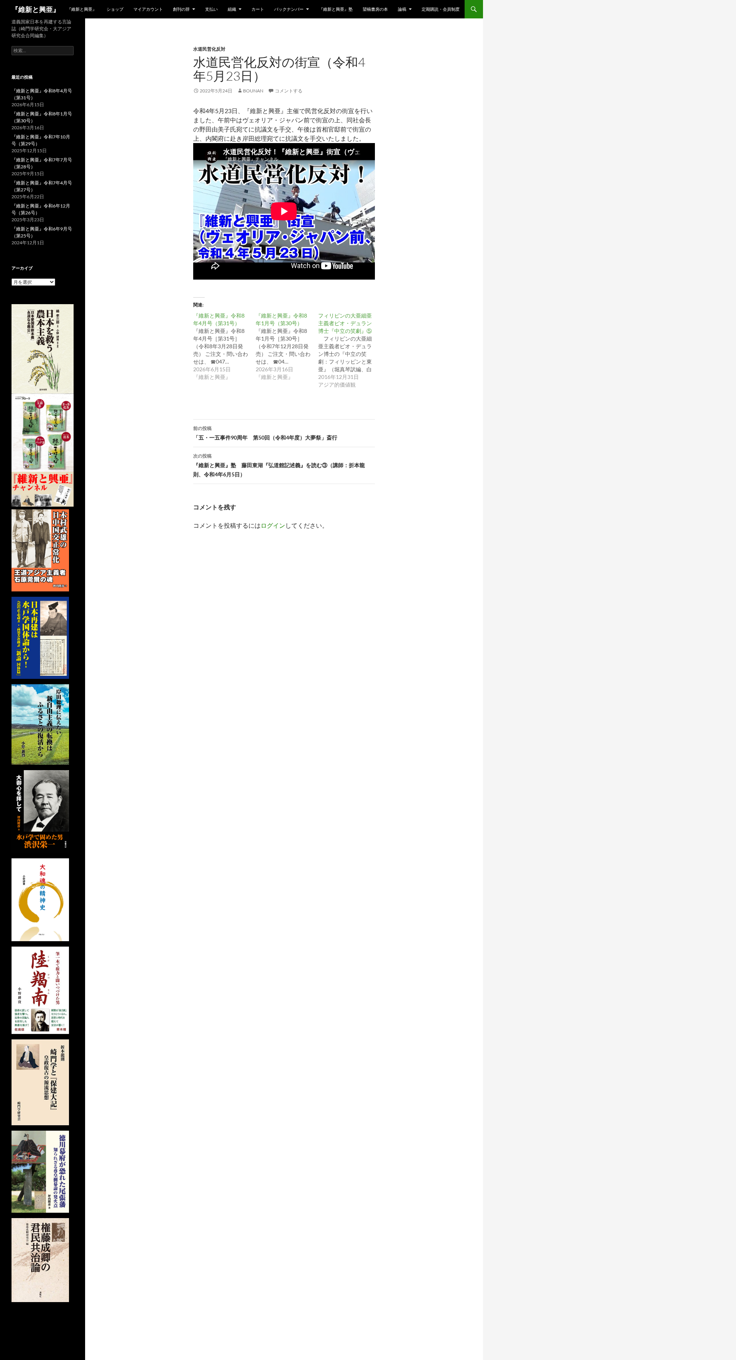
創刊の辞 (181, 9)
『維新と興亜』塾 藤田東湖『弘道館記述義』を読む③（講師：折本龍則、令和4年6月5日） (279, 465)
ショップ (115, 9)
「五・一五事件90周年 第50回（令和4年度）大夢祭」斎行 (265, 433)
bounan (253, 91)
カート (257, 9)
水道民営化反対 (209, 49)
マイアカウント (148, 9)
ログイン (273, 525)
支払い (211, 9)
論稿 (402, 9)
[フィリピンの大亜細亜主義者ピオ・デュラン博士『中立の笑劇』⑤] (349, 350)
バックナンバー (289, 9)
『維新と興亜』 (36, 9)
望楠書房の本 (375, 9)
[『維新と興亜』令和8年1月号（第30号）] (287, 346)
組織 (232, 9)
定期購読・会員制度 (441, 9)
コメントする (288, 91)
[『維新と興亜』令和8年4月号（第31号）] (224, 346)
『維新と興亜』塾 (336, 9)
